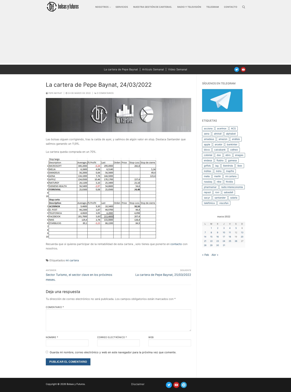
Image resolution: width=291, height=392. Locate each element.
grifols (207, 165)
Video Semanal (177, 69)
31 (224, 245)
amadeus (209, 139)
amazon (223, 139)
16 (217, 236)
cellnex (234, 149)
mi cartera (72, 260)
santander (220, 197)
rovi (217, 192)
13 (242, 232)
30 (217, 245)
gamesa (232, 160)
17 (224, 236)
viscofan (224, 203)
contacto (176, 244)
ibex (239, 165)
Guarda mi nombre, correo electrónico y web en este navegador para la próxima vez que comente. (113, 352)
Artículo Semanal (153, 69)
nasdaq (208, 181)
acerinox (222, 128)
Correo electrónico (112, 337)
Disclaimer (137, 384)
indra (218, 171)
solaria (233, 197)
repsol (207, 192)
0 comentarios (105, 93)
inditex (207, 171)
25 (230, 241)
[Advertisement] (145, 39)
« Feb (205, 254)
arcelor (218, 144)
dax (219, 155)
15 (211, 236)
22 (211, 241)
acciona (208, 128)
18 (230, 236)
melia (207, 176)
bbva (207, 149)
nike (219, 181)
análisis (236, 139)
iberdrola (228, 165)
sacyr (207, 197)
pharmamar (210, 187)
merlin (217, 176)
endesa (208, 160)
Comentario (55, 307)
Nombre (52, 337)
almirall (217, 133)
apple (207, 144)
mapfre (230, 171)
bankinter (232, 144)
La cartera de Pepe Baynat (121, 69)
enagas (239, 155)
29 (211, 245)
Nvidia (229, 181)
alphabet (231, 133)
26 (236, 241)
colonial (208, 155)
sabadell (228, 192)
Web (151, 337)
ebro (228, 155)
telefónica (209, 203)
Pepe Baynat (55, 93)
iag (217, 165)
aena (206, 133)
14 (205, 236)
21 (205, 241)
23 (217, 241)
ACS (233, 128)
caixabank (220, 149)
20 (242, 236)
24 (224, 241)
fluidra (220, 160)
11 (230, 232)
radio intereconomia (232, 187)
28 (205, 245)
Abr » (215, 254)
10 (224, 232)
